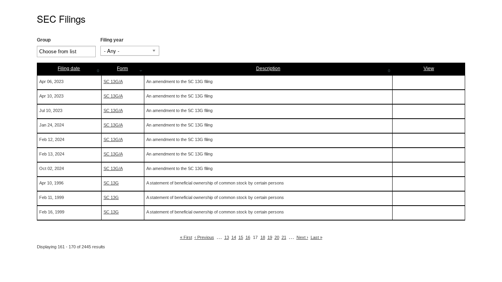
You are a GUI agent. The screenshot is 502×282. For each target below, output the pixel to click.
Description (268, 68)
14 (233, 237)
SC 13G (111, 183)
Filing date (69, 68)
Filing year (112, 40)
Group (44, 40)
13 (226, 237)
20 (277, 237)
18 (262, 237)
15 (240, 237)
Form (122, 68)
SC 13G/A (113, 81)
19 (269, 237)
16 (248, 237)
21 (284, 237)
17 (255, 237)
